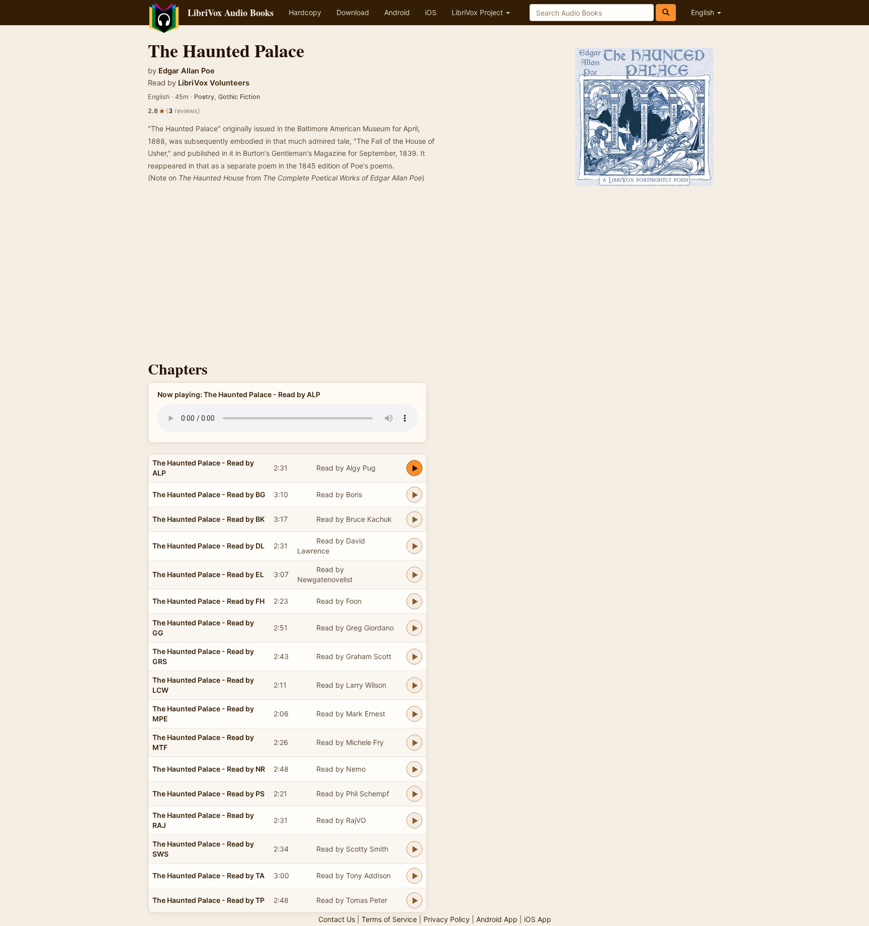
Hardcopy (305, 12)
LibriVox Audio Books (231, 12)
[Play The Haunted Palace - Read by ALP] (414, 468)
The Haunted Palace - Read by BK (208, 519)
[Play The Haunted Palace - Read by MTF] (414, 742)
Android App (496, 919)
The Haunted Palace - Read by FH (208, 601)
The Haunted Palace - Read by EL (208, 574)
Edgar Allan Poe (186, 70)
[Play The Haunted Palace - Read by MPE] (414, 714)
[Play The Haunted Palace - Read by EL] (414, 575)
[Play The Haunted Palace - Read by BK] (414, 519)
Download (352, 12)
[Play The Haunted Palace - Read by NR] (414, 769)
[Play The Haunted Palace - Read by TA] (414, 876)
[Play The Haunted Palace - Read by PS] (414, 794)
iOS (431, 12)
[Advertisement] (434, 275)
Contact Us (336, 919)
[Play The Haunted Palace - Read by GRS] (414, 657)
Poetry (204, 97)
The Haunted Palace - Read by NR (208, 769)
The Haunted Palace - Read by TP (208, 900)
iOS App (537, 919)
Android (397, 12)
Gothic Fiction (239, 97)
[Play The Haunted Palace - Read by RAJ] (414, 820)
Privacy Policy (446, 919)
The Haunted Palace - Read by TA (208, 875)
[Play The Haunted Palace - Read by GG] (414, 628)
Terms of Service (389, 919)
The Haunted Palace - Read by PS (208, 793)
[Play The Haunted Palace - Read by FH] (414, 601)
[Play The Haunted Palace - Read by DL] (414, 546)
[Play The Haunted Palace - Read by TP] (414, 900)
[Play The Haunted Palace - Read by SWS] (414, 849)
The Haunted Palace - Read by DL (208, 545)
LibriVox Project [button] (478, 12)
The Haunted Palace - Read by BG (209, 494)
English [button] (703, 12)
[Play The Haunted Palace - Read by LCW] (414, 685)
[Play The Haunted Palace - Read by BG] (414, 495)
